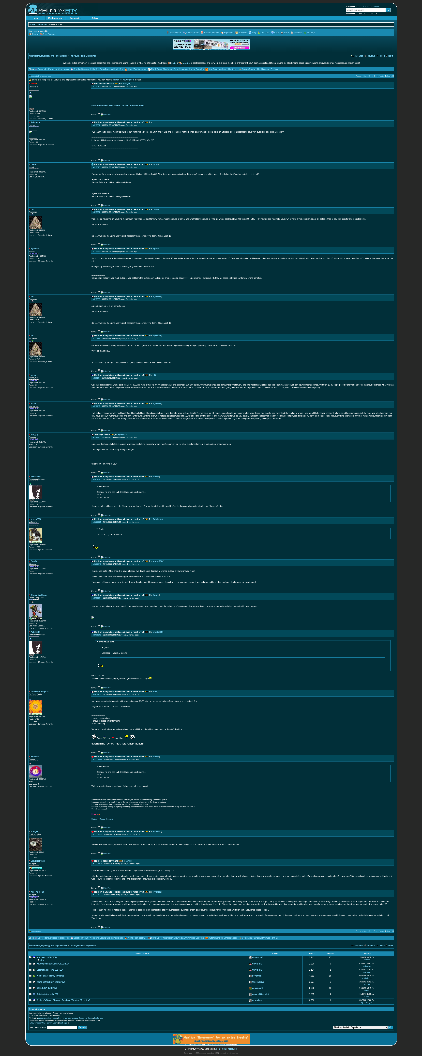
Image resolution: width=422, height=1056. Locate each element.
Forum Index (175, 32)
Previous (370, 56)
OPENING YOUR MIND (47, 988)
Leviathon (256, 976)
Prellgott (127, 83)
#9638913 (97, 564)
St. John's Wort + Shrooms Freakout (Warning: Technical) (63, 1000)
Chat (276, 32)
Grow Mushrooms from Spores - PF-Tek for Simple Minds (118, 106)
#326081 (96, 437)
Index (382, 56)
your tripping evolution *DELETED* (53, 964)
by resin (367, 960)
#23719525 (97, 834)
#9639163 (97, 635)
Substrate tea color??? (47, 994)
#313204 (96, 378)
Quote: (102, 529)
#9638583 (97, 479)
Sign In (35, 34)
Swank (156, 477)
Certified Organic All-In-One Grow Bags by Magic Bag (98, 69)
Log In (362, 13)
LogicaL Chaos (78, 1018)
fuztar (155, 164)
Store (286, 32)
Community (75, 18)
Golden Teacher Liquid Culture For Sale (260, 69)
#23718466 (97, 759)
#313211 (96, 406)
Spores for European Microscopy (53, 69)
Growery (311, 32)
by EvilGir (367, 984)
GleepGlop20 (258, 982)
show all (389, 76)
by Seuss (367, 996)
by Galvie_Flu (366, 1003)
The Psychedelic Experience (83, 56)
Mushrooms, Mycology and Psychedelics (48, 56)
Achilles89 (158, 519)
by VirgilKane (367, 978)
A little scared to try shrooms (50, 976)
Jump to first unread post (41, 76)
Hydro (156, 209)
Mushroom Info (55, 18)
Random (298, 32)
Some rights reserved (226, 1049)
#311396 (96, 86)
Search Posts (192, 32)
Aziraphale (257, 1000)
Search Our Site (353, 6)
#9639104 (97, 598)
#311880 (96, 299)
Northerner (89, 1018)
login (173, 63)
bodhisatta (98, 1018)
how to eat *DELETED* (47, 957)
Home (35, 18)
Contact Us (372, 13)
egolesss (157, 296)
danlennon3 (257, 988)
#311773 (96, 251)
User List (265, 32)
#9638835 (97, 522)
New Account (351, 13)
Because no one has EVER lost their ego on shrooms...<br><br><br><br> (121, 492)
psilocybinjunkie (44, 1018)
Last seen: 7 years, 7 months (109, 532)
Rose (60, 1018)
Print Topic (63, 1023)
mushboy (67, 1018)
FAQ (254, 32)
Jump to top (36, 931)
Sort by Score (52, 1023)
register (186, 63)
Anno (128, 861)
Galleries (243, 32)
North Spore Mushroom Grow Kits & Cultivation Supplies (177, 69)
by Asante (367, 972)
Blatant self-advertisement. (102, 819)
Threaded (358, 56)
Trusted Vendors (211, 32)
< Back (365, 76)
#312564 (96, 339)
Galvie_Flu (257, 964)
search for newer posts (123, 80)
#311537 (96, 125)
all (43, 960)
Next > (381, 76)
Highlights (229, 32)
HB (154, 375)
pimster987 (257, 957)
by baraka (367, 966)
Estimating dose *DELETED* (50, 970)
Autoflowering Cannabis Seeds (223, 69)
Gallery (94, 18)
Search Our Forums (371, 6)
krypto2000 (158, 561)
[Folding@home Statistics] (35, 109)
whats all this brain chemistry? (51, 982)
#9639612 (97, 694)
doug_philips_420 (260, 994)
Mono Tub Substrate (137, 69)
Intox (155, 692)
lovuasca (157, 831)
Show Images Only (37, 1023)
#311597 (96, 212)
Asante (54, 1018)
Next (390, 56)
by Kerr (367, 990)
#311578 (96, 167)
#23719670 (97, 864)
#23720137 (97, 895)
